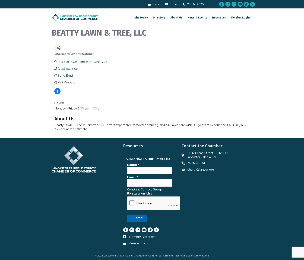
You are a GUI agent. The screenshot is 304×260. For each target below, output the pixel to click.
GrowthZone (201, 255)
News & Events (197, 17)
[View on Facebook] (57, 93)
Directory (159, 17)
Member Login (240, 17)
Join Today (141, 17)
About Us (176, 17)
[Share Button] (58, 48)
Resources (219, 17)
